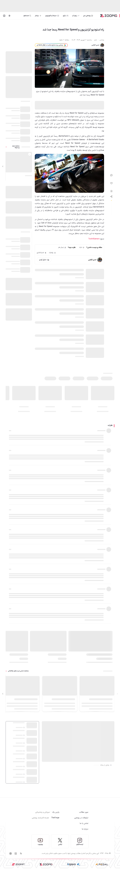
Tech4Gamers (94, 238)
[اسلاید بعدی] (3, 166)
